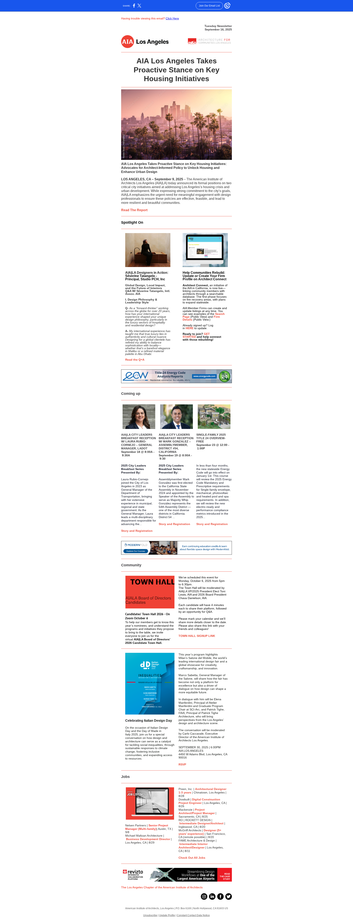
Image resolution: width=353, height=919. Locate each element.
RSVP (182, 764)
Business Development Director (148, 839)
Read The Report (134, 210)
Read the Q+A (134, 359)
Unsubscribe (150, 915)
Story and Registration (137, 530)
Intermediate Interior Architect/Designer (193, 845)
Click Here (172, 18)
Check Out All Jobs (192, 857)
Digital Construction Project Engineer (199, 801)
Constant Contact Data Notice (193, 915)
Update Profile (167, 915)
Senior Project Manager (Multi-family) (146, 827)
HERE (189, 328)
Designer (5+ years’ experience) (200, 832)
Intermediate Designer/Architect (201, 823)
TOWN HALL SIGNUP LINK (197, 635)
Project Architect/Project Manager (197, 811)
